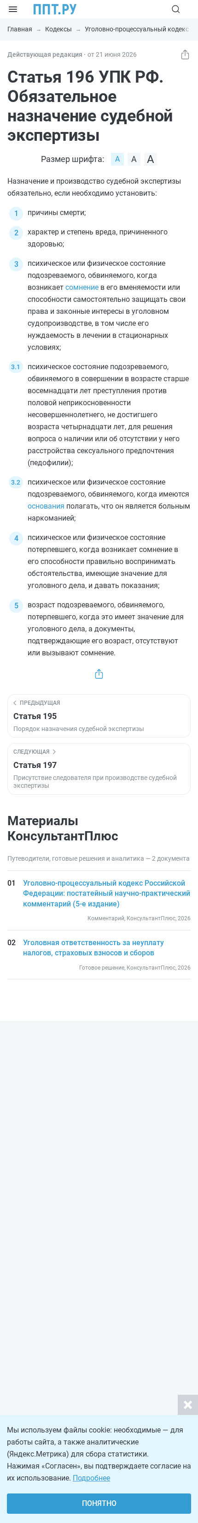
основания (46, 506)
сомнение (82, 287)
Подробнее (91, 1478)
